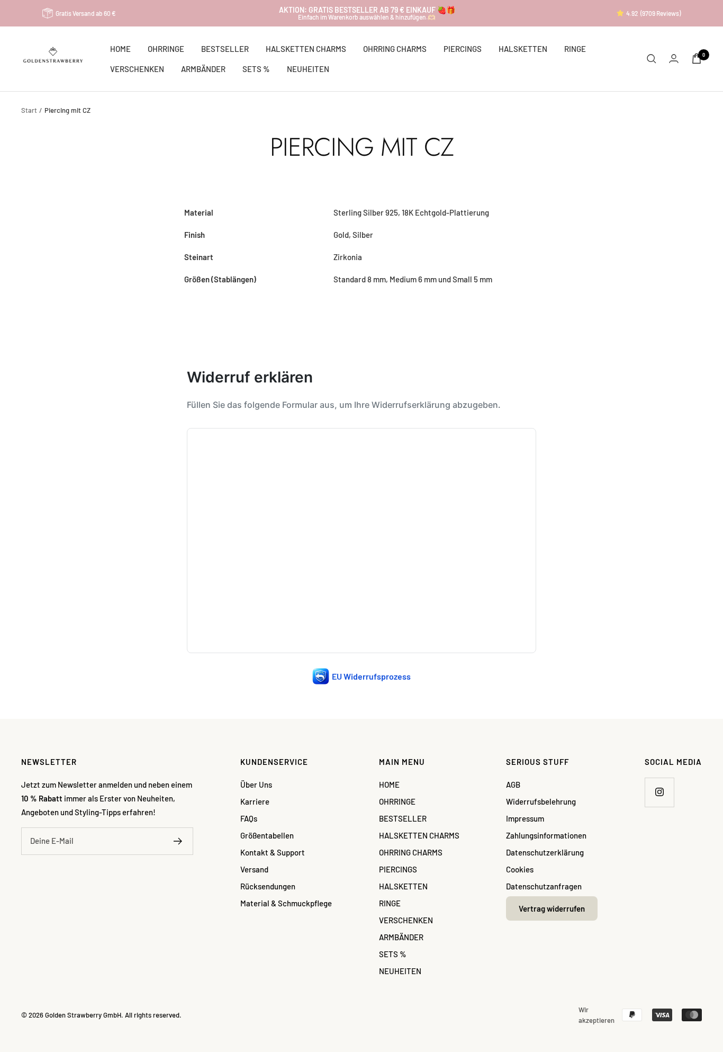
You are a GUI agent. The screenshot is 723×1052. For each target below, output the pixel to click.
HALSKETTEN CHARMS (306, 49)
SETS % (256, 69)
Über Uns (256, 784)
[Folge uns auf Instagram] (659, 792)
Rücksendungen (267, 886)
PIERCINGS (463, 49)
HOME (120, 49)
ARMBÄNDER (203, 69)
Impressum (525, 818)
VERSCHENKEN (137, 69)
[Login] (674, 58)
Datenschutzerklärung (545, 852)
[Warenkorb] (696, 59)
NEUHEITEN (308, 69)
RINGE (575, 49)
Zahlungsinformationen (546, 835)
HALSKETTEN (523, 49)
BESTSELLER (225, 49)
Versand (254, 869)
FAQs (248, 818)
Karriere (254, 801)
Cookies (520, 869)
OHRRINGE (166, 49)
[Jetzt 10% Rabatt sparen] (178, 841)
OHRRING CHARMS (395, 49)
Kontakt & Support (272, 852)
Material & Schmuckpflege (286, 903)
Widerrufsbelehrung (541, 801)
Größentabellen (267, 835)
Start (29, 110)
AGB (513, 784)
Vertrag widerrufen (552, 908)
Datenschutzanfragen (544, 886)
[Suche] (651, 59)
